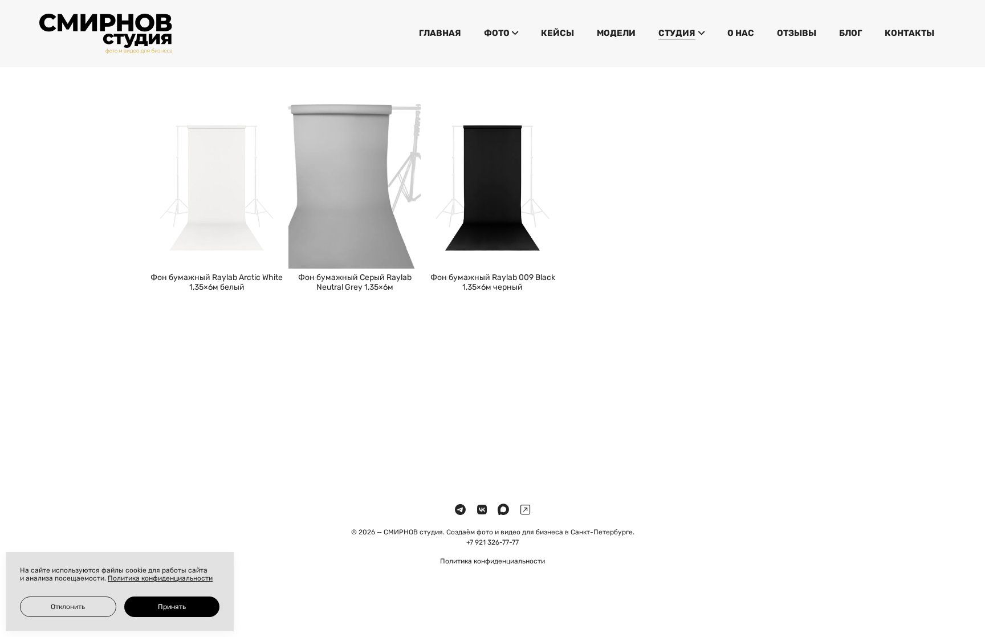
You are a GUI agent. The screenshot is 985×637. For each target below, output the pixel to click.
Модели (616, 33)
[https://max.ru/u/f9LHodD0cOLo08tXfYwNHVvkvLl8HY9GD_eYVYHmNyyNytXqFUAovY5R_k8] (503, 510)
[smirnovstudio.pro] (105, 34)
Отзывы (796, 33)
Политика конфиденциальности (492, 561)
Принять (172, 607)
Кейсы (557, 33)
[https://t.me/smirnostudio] (460, 510)
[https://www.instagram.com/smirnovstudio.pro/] (525, 510)
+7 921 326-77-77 (492, 542)
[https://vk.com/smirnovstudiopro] (482, 510)
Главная (440, 33)
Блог (850, 33)
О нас (740, 33)
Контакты (909, 33)
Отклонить (68, 607)
